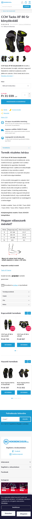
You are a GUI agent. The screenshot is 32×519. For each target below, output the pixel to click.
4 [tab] (16, 398)
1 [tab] (15, 350)
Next (29, 313)
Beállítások (16, 507)
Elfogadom (23, 514)
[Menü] (29, 2)
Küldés (25, 419)
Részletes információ (7, 76)
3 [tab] (15, 398)
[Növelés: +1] (29, 94)
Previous (26, 313)
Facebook (17, 451)
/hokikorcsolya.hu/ (17, 454)
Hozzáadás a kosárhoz (16, 102)
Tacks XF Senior (6, 270)
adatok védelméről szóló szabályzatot (11, 426)
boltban (15, 285)
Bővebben (4, 503)
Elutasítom (8, 513)
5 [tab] (18, 398)
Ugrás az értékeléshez (25, 24)
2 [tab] (16, 350)
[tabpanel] (8, 332)
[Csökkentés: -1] (29, 96)
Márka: (4, 117)
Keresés (26, 6)
